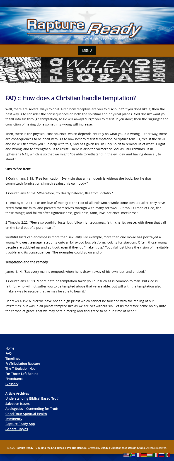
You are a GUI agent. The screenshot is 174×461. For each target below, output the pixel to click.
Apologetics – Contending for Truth (31, 408)
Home (9, 348)
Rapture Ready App (20, 424)
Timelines (12, 358)
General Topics (16, 429)
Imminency (13, 419)
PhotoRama (14, 379)
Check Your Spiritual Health (26, 414)
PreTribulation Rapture (22, 363)
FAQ (8, 353)
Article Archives (17, 393)
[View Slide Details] (87, 26)
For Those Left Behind (22, 374)
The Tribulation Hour (21, 368)
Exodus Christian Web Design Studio (123, 448)
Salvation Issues (17, 403)
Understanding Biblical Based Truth (32, 398)
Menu (87, 50)
